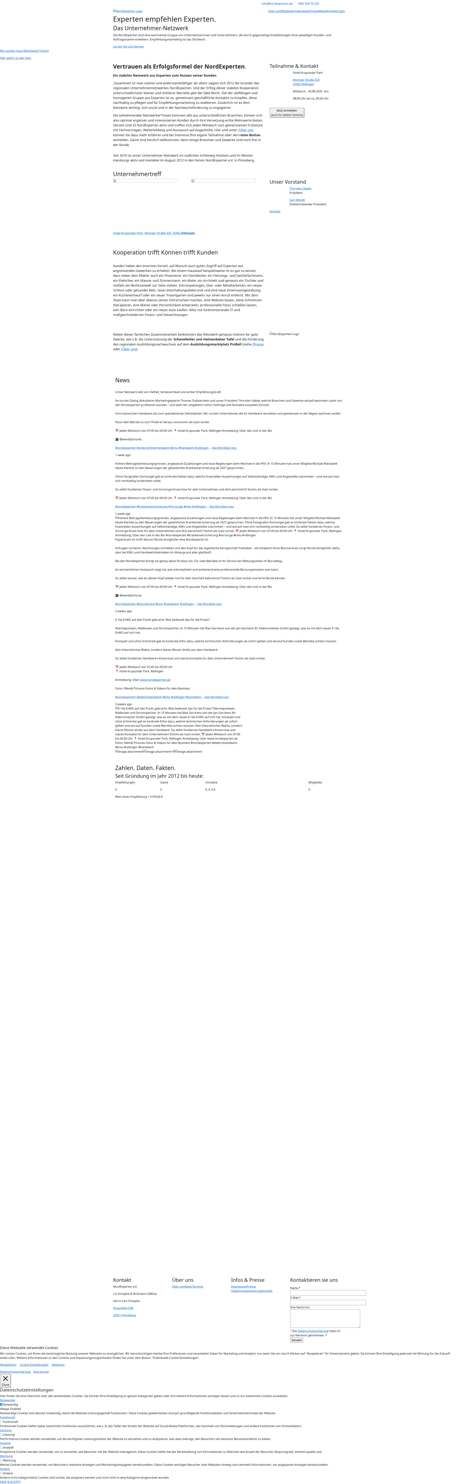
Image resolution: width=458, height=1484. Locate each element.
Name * (295, 1288)
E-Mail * (295, 1298)
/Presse (258, 344)
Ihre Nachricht (300, 1307)
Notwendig (10, 1404)
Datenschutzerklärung (246, 1291)
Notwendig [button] (7, 1400)
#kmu (174, 448)
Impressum (239, 1287)
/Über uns (245, 130)
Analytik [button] (5, 1443)
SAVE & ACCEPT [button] (10, 1482)
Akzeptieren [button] (8, 1365)
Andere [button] (5, 1469)
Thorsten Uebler (300, 188)
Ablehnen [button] (58, 1365)
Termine (197, 1287)
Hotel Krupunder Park (128, 233)
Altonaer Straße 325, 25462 (169, 233)
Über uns (274, 11)
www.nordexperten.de (155, 680)
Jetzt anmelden (287, 112)
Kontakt (332, 11)
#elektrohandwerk (149, 697)
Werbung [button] (6, 1456)
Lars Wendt (297, 200)
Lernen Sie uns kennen (128, 47)
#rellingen (202, 448)
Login (341, 11)
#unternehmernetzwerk (153, 448)
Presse (314, 11)
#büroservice (145, 604)
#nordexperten (125, 448)
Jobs (307, 11)
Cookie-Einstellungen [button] (34, 1365)
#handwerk (186, 448)
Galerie (299, 11)
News (323, 11)
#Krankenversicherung (152, 507)
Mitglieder (288, 11)
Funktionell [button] (7, 1417)
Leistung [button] (6, 1430)
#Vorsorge (175, 507)
